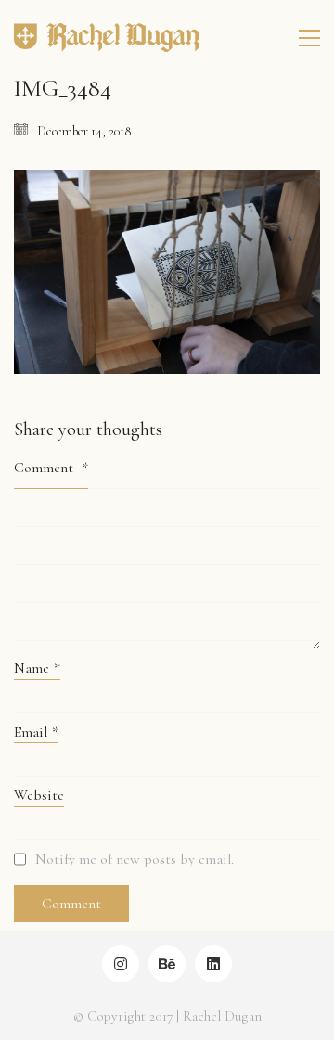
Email (36, 732)
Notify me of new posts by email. (134, 859)
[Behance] (167, 963)
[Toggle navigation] (309, 38)
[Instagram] (120, 963)
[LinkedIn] (213, 963)
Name (37, 668)
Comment (51, 467)
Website (39, 795)
